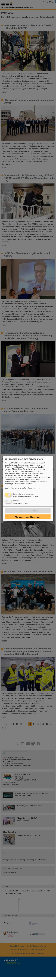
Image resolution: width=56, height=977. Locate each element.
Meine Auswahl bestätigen (27, 511)
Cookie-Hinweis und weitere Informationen (22, 488)
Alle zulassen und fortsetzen (27, 517)
